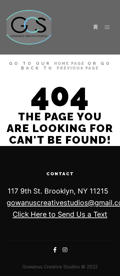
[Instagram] (65, 249)
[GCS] (29, 27)
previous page (78, 68)
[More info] (95, 27)
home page (69, 63)
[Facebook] (55, 249)
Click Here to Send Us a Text (60, 214)
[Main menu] (107, 27)
